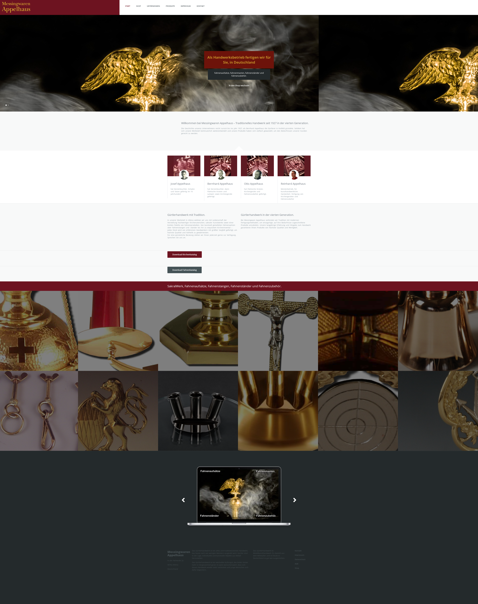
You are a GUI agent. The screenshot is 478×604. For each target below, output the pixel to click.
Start (127, 6)
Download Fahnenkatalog (184, 270)
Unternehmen (153, 6)
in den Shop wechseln (239, 85)
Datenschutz (300, 559)
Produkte (170, 6)
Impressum (186, 6)
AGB (296, 564)
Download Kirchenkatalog (184, 254)
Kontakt (201, 6)
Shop (138, 6)
